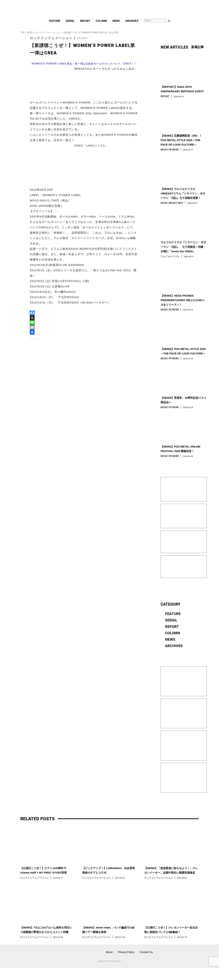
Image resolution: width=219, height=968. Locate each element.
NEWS (116, 20)
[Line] (84, 322)
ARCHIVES (131, 20)
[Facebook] (84, 313)
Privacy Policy (126, 952)
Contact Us (146, 952)
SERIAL (70, 20)
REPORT (85, 20)
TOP (22, 32)
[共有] (84, 332)
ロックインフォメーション (47, 32)
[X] (84, 317)
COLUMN (101, 20)
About (109, 952)
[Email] (84, 327)
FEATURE (54, 20)
